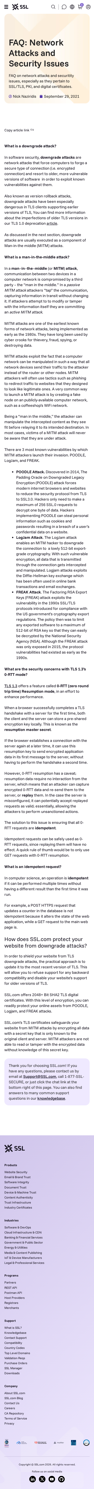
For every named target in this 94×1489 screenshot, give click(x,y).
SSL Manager (13, 1368)
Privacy (9, 1423)
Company (11, 1386)
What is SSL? (13, 1328)
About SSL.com (14, 1393)
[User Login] (88, 7)
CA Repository (14, 1413)
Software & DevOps (17, 1227)
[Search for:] (47, 4)
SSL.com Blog (13, 1398)
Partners (10, 1282)
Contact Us (11, 1403)
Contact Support (15, 1338)
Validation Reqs (14, 1358)
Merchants (11, 1308)
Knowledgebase (15, 1333)
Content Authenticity (18, 1197)
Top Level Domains (17, 1353)
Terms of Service (15, 1418)
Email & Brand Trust (17, 1177)
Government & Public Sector (23, 1242)
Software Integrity (16, 1182)
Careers (9, 1408)
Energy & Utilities (16, 1247)
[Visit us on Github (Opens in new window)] (61, 1479)
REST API (10, 1288)
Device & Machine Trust (20, 1192)
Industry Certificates (18, 1207)
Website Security (15, 1172)
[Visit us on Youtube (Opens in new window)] (52, 1479)
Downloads (12, 1373)
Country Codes (14, 1348)
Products (10, 1165)
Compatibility (13, 1343)
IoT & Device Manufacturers (23, 1258)
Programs (11, 1275)
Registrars (11, 1303)
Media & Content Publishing (23, 1253)
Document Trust (15, 1187)
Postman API (13, 1293)
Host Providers (14, 1298)
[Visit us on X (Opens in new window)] (42, 1479)
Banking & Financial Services (23, 1237)
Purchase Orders (15, 1363)
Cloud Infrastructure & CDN (23, 1232)
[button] (6, 7)
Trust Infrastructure (17, 1202)
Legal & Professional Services (24, 1263)
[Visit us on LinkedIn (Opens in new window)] (32, 1479)
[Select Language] (72, 7)
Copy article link (16, 130)
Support (10, 1321)
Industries (11, 1220)
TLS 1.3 (10, 685)
